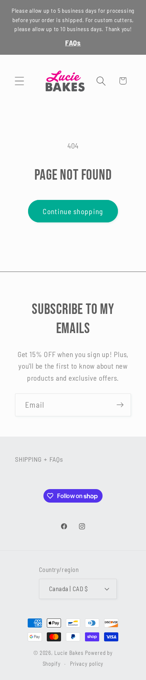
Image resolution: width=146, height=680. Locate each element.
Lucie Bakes (68, 653)
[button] (19, 81)
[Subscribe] (120, 404)
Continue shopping (73, 211)
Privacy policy (87, 663)
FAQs (73, 42)
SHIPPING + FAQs (39, 459)
